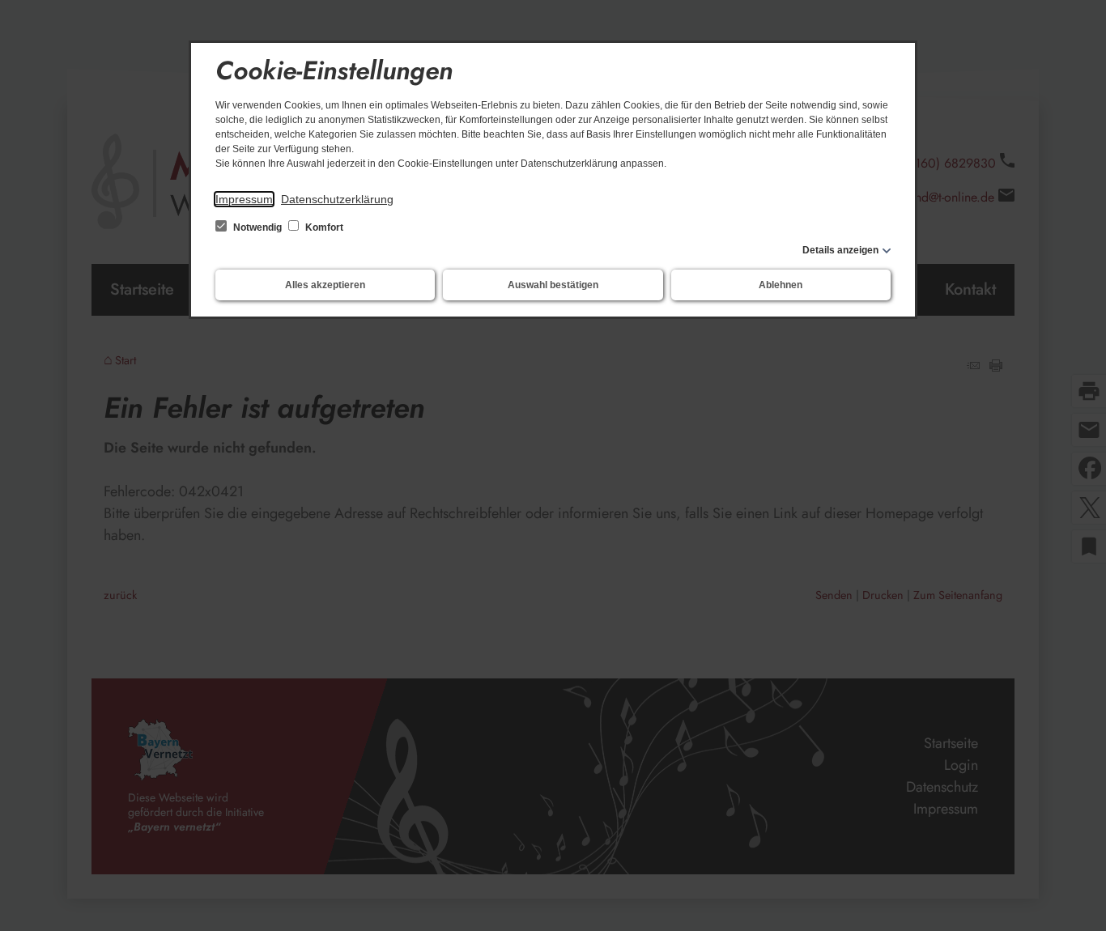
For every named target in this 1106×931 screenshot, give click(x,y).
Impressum (244, 199)
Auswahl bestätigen (553, 285)
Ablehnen (780, 285)
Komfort (323, 227)
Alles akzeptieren (325, 285)
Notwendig (257, 227)
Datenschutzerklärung (337, 199)
